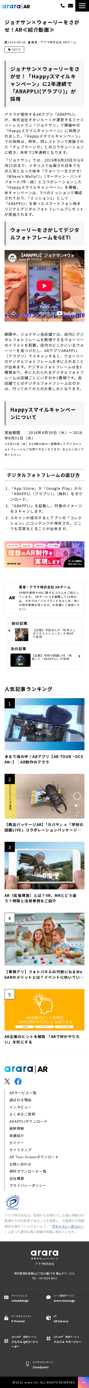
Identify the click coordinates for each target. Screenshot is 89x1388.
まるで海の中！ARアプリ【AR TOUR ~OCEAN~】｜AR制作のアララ (44, 759)
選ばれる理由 (20, 1099)
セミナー (16, 1142)
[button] (82, 6)
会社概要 (16, 1178)
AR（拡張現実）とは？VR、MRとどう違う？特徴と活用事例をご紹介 (41, 898)
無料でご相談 (71, 5)
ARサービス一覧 (23, 1092)
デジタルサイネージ (43, 1364)
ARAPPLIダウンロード (28, 1121)
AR (61, 1318)
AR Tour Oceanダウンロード (34, 1156)
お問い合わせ (20, 1164)
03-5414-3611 (62, 5)
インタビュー (20, 1107)
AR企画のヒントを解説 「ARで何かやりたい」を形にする (42, 1039)
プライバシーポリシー (28, 1185)
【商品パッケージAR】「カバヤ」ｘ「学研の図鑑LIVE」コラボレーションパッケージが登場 (44, 827)
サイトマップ (20, 1149)
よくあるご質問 (22, 1114)
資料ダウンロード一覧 (28, 1171)
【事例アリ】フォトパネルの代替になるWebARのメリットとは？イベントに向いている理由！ (44, 974)
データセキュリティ (21, 1318)
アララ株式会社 (44, 1263)
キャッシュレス (20, 1298)
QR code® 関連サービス (24, 1341)
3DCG (16, 49)
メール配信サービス (64, 1298)
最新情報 (16, 1128)
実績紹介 (16, 1135)
